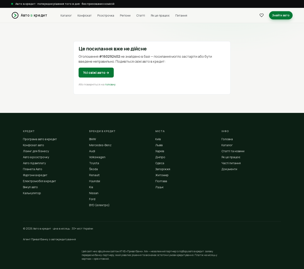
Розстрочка (105, 15)
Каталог (66, 15)
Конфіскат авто (33, 145)
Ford (92, 199)
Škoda (93, 169)
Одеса (159, 163)
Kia (91, 187)
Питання (181, 15)
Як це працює (160, 15)
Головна (227, 139)
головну (110, 84)
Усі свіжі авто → (96, 72)
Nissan (93, 193)
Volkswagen (97, 157)
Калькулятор (32, 193)
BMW (92, 139)
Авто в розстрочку (36, 157)
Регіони (125, 15)
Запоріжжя (162, 169)
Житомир (162, 175)
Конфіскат (85, 15)
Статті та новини (232, 151)
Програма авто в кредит (40, 139)
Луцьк (159, 187)
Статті (140, 15)
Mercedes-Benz (100, 145)
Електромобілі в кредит (39, 181)
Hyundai (94, 181)
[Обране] (261, 15)
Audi (92, 151)
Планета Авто (32, 169)
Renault (94, 175)
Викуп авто (30, 187)
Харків (159, 151)
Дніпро (160, 157)
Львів (159, 145)
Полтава (161, 181)
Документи (229, 169)
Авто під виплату (34, 163)
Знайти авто (281, 15)
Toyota (94, 163)
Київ (158, 139)
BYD (99, 205)
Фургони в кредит (35, 175)
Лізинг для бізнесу (36, 151)
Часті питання (231, 163)
